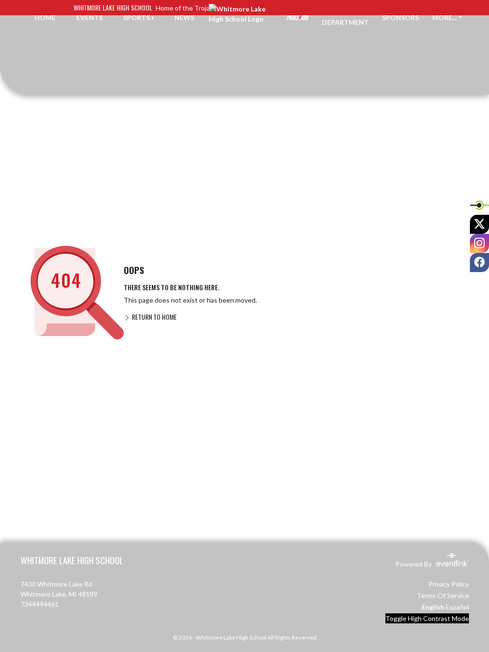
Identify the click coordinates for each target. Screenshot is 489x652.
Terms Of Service (443, 595)
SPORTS (136, 17)
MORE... (444, 17)
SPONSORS (400, 17)
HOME (44, 17)
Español (457, 607)
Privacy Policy (448, 584)
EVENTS (89, 17)
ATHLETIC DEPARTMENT (345, 17)
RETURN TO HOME (153, 317)
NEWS (184, 17)
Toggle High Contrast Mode (427, 618)
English (433, 607)
